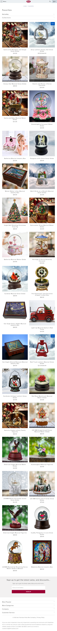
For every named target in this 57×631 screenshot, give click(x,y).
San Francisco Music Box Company (26, 617)
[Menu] (1, 1)
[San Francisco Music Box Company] (28, 1)
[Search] (50, 1)
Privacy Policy (40, 617)
